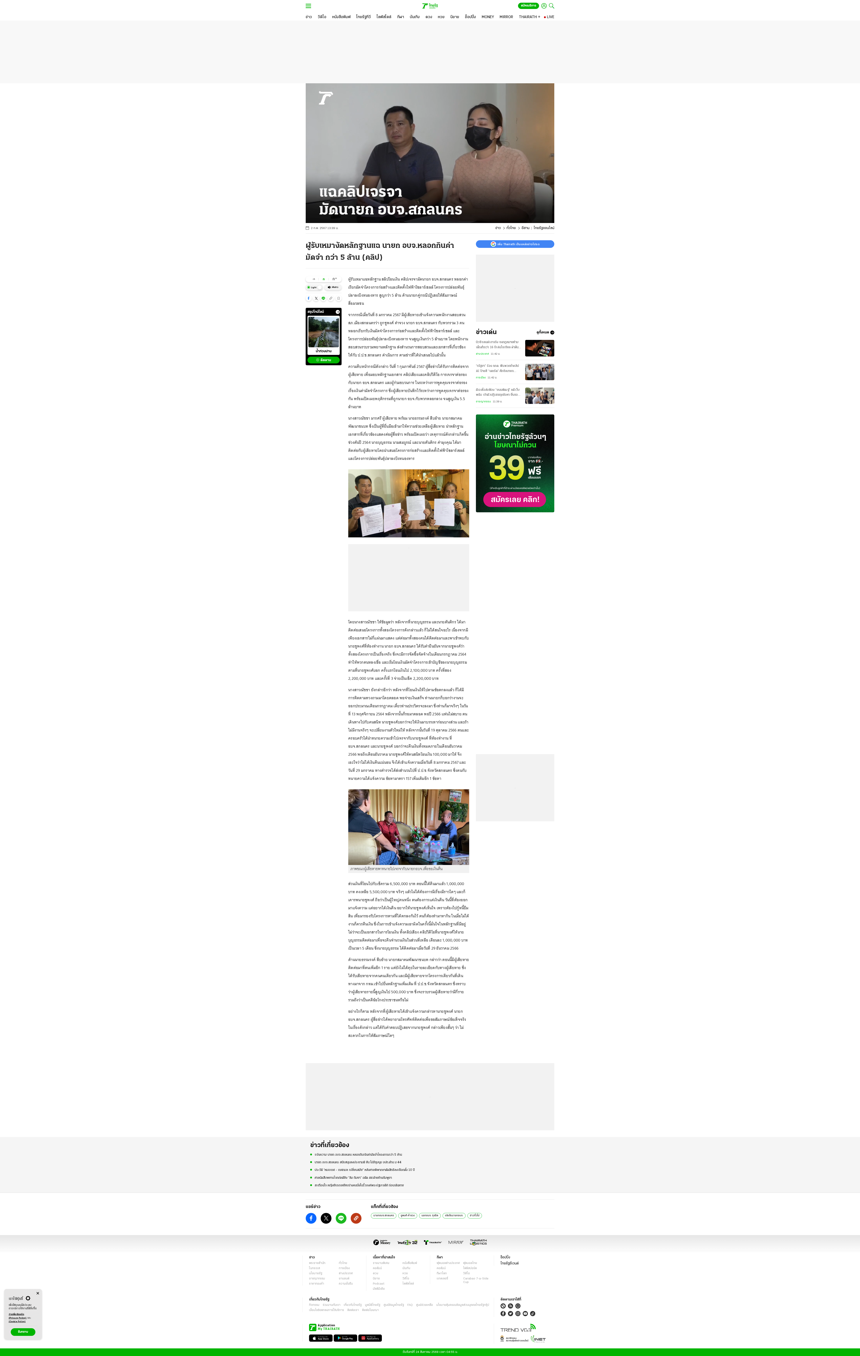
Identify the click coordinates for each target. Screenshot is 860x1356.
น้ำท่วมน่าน (323, 351)
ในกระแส (314, 1268)
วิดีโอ (405, 1278)
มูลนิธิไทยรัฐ (372, 1305)
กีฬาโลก (442, 1273)
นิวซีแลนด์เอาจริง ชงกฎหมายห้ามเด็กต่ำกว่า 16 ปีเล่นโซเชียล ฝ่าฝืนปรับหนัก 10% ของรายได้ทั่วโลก (497, 345)
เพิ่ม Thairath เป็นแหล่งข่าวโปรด (518, 244)
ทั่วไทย (511, 228)
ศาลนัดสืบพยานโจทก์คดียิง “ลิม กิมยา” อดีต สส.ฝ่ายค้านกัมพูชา (353, 1178)
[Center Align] (38, 1293)
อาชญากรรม (483, 401)
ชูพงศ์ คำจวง (408, 1215)
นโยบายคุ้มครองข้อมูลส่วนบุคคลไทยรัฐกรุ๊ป (462, 1305)
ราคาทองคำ (316, 1283)
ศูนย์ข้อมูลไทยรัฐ (394, 1305)
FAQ (410, 1305)
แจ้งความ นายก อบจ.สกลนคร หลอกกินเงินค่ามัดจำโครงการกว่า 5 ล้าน (358, 1154)
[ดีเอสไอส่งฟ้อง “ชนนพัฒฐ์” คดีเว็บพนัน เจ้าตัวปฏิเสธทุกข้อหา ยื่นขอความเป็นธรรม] (539, 396)
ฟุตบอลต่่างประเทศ (448, 1263)
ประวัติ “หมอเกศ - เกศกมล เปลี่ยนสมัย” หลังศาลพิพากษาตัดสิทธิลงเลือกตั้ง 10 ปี (365, 1170)
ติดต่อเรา (353, 1310)
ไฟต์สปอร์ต (470, 1268)
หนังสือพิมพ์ (409, 1263)
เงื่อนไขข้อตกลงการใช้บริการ (326, 1310)
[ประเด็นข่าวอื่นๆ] (338, 312)
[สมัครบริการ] (515, 463)
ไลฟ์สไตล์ (408, 1283)
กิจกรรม (314, 1305)
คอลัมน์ (377, 1268)
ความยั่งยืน (346, 1283)
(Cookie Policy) (17, 1321)
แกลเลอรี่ (442, 1278)
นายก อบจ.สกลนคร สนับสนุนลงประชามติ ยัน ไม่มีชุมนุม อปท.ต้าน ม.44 (358, 1162)
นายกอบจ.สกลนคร (383, 1215)
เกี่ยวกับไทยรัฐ (353, 1305)
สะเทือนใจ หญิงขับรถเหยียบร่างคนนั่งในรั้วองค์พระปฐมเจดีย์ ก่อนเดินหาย (359, 1185)
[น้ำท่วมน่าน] (323, 332)
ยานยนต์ (344, 1278)
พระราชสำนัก (317, 1263)
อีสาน (525, 228)
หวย (405, 1273)
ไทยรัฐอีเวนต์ (510, 1263)
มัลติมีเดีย (379, 1289)
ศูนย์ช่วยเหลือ (424, 1305)
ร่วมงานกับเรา (331, 1305)
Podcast (378, 1283)
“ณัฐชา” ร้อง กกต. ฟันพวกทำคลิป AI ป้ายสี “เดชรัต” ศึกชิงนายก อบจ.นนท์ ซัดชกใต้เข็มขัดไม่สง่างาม (497, 369)
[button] (309, 298)
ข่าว (498, 228)
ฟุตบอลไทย (470, 1263)
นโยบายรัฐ (315, 1273)
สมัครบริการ (528, 5)
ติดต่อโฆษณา (370, 1310)
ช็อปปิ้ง (505, 1257)
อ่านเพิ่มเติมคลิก (18, 1316)
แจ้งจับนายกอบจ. (454, 1215)
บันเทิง (406, 1268)
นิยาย (376, 1278)
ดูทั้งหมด (543, 332)
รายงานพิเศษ (381, 1263)
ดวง (375, 1273)
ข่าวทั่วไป (474, 1215)
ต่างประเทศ (482, 354)
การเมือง (481, 377)
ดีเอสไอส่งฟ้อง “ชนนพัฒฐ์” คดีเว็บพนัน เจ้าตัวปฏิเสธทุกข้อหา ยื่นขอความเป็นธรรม (498, 393)
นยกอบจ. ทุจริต (429, 1215)
